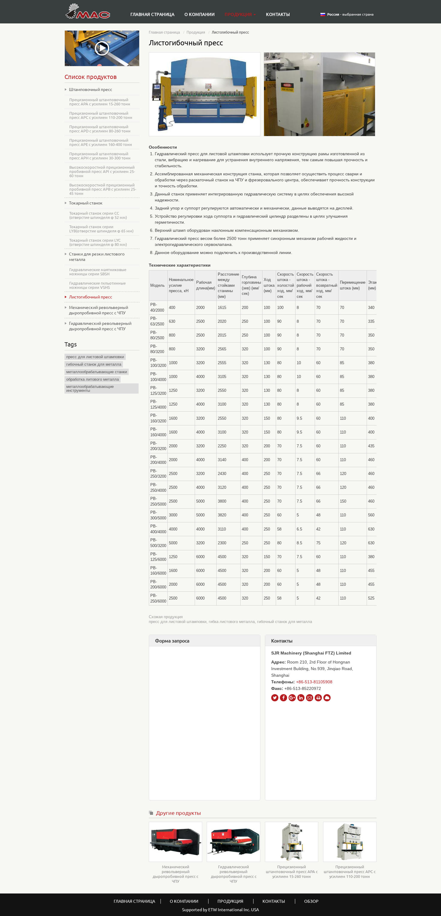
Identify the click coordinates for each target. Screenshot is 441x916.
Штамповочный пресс (90, 89)
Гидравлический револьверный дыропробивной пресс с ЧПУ (233, 874)
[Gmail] (309, 697)
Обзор (311, 901)
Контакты (278, 14)
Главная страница (152, 14)
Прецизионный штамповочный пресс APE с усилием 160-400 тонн (100, 142)
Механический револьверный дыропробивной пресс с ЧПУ (175, 874)
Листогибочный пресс (90, 297)
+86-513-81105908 (314, 681)
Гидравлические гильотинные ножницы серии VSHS (97, 285)
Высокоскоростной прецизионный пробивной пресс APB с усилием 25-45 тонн (102, 189)
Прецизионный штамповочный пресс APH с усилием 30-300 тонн (99, 156)
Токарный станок (86, 203)
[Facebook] (283, 697)
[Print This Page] (318, 697)
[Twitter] (274, 697)
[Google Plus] (292, 697)
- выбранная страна (350, 14)
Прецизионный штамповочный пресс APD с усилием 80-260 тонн (99, 129)
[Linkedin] (300, 697)
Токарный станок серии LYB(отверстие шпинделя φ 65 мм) (101, 229)
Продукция (196, 32)
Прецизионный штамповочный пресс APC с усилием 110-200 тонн (350, 871)
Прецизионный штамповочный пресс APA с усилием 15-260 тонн (292, 871)
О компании (199, 14)
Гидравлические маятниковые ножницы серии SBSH (97, 272)
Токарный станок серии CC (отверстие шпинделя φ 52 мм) (98, 215)
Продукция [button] (239, 14)
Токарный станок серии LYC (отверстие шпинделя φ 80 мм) (98, 242)
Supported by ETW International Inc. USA (220, 909)
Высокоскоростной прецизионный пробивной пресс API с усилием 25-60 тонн (102, 171)
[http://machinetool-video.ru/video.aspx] (102, 48)
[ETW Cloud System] (327, 697)
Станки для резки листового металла (96, 257)
